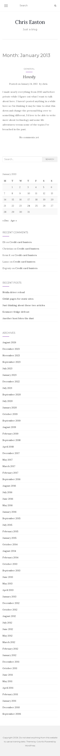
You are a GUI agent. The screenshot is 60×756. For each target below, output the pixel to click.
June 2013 (7, 577)
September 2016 (11, 479)
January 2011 (9, 700)
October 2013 (9, 563)
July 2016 (7, 492)
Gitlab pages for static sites (18, 298)
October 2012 (9, 609)
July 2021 (7, 388)
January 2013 (9, 596)
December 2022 (11, 381)
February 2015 (10, 531)
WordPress (30, 745)
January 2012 (9, 655)
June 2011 (7, 674)
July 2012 (7, 622)
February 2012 (10, 648)
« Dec (5, 220)
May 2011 (7, 681)
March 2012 (8, 642)
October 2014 (10, 544)
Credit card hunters (21, 242)
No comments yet (29, 137)
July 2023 (7, 368)
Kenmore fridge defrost (15, 311)
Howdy (29, 76)
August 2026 (9, 342)
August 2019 (9, 427)
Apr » (14, 220)
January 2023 (9, 374)
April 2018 (8, 446)
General (29, 69)
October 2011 (9, 668)
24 (29, 205)
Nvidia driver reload (13, 292)
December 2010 (11, 707)
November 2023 (11, 355)
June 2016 (7, 498)
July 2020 (7, 401)
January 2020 (9, 407)
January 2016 (9, 511)
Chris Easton (30, 22)
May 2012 (7, 635)
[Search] (55, 5)
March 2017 (8, 466)
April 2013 (8, 590)
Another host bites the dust (18, 318)
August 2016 (9, 485)
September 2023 (11, 361)
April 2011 (7, 687)
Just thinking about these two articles (23, 305)
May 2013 (7, 583)
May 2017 (7, 459)
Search (50, 159)
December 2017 (11, 453)
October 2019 (10, 414)
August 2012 (9, 616)
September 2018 (11, 440)
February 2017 (10, 472)
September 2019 (11, 420)
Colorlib (40, 741)
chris (45, 84)
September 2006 (11, 713)
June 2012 (7, 629)
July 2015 (7, 524)
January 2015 (9, 537)
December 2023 (11, 348)
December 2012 (11, 603)
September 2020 (11, 394)
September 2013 (11, 570)
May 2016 (7, 505)
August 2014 (9, 550)
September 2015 (11, 518)
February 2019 (10, 433)
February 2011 (10, 694)
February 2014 (10, 557)
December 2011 (10, 661)
